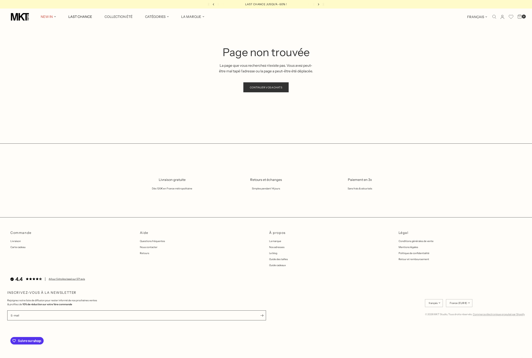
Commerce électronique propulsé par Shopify (499, 314)
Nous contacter (149, 247)
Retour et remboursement (414, 259)
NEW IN (47, 17)
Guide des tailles (278, 259)
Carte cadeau (18, 247)
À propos (277, 232)
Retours (144, 253)
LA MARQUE (191, 17)
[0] (519, 17)
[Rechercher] (494, 17)
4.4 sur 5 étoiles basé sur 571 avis (67, 278)
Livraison (15, 241)
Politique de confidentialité (414, 253)
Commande (21, 232)
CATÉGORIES (155, 17)
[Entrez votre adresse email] (262, 315)
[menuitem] (48, 17)
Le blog (273, 253)
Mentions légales (408, 247)
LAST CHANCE (80, 17)
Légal (404, 232)
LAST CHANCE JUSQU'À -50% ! (266, 4)
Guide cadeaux (277, 265)
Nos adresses (276, 247)
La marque (275, 241)
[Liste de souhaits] (511, 17)
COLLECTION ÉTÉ (119, 17)
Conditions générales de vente (416, 241)
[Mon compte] (502, 17)
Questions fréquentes (152, 241)
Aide (144, 232)
